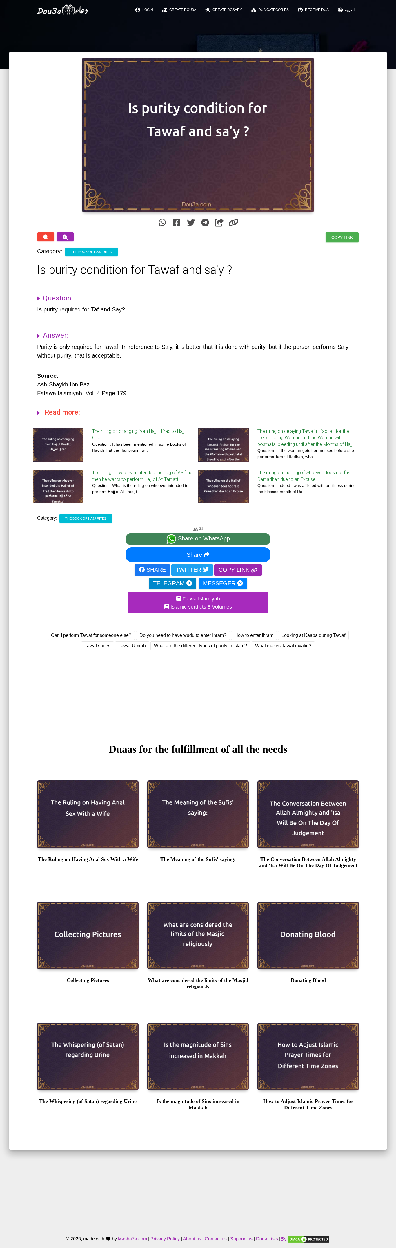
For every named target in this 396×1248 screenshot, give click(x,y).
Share (195, 554)
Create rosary (223, 10)
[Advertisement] (198, 691)
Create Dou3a (179, 10)
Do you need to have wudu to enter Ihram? (182, 635)
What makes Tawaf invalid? (283, 645)
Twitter (189, 570)
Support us (241, 1239)
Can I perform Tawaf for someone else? (91, 635)
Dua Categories (270, 10)
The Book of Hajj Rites (91, 252)
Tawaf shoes (97, 645)
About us (192, 1239)
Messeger (220, 583)
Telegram (169, 583)
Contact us (216, 1239)
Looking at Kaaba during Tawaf (313, 635)
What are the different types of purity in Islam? (200, 645)
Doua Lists (267, 1239)
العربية (346, 10)
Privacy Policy (165, 1239)
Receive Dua (313, 10)
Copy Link (342, 237)
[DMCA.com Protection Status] (308, 1239)
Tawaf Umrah (132, 645)
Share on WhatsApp (203, 538)
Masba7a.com (132, 1239)
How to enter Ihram (254, 635)
